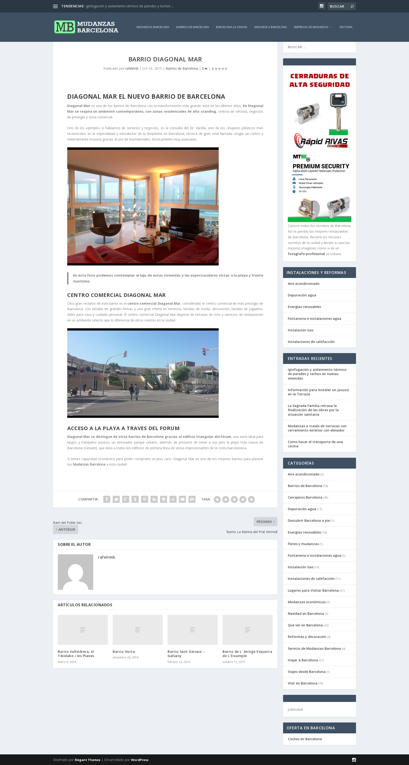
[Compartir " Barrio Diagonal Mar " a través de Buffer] (163, 499)
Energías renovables (304, 306)
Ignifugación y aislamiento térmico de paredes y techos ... (129, 6)
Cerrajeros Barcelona (305, 497)
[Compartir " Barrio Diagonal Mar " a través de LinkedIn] (154, 499)
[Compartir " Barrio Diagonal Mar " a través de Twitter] (116, 499)
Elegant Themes (87, 760)
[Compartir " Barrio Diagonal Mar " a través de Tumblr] (135, 499)
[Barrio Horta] (138, 630)
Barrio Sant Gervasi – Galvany (186, 653)
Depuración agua (302, 295)
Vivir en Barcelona (302, 683)
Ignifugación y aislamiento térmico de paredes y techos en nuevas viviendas (317, 373)
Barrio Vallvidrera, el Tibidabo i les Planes (76, 653)
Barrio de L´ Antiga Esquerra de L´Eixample (247, 653)
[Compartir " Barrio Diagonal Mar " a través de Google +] (125, 499)
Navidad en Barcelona (306, 613)
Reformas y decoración (307, 636)
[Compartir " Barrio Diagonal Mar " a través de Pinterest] (144, 499)
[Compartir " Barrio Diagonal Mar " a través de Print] (192, 499)
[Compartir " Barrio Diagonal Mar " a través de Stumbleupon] (173, 499)
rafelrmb (131, 68)
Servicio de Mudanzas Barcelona (314, 648)
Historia (346, 27)
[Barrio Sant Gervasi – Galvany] (193, 630)
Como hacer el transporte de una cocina (315, 444)
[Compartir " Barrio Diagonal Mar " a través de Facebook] (106, 499)
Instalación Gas (300, 330)
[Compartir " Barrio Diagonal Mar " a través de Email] (182, 499)
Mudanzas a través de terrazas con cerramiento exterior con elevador (317, 428)
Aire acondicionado (304, 283)
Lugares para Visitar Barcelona (313, 590)
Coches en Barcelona (305, 739)
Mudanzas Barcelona (153, 27)
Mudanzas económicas (307, 602)
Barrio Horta (124, 651)
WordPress (139, 760)
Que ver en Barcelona (305, 625)
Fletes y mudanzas (303, 544)
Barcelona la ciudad (231, 27)
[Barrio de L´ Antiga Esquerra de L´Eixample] (247, 630)
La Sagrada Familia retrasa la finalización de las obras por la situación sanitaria (313, 409)
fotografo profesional (306, 254)
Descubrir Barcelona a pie (309, 520)
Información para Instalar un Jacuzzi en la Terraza (318, 392)
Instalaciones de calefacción (311, 341)
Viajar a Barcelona (303, 660)
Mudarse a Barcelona (270, 27)
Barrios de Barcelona (192, 27)
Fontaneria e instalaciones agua (314, 318)
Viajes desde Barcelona (307, 671)
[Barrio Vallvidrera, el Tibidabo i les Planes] (83, 630)
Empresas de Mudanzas (311, 27)
